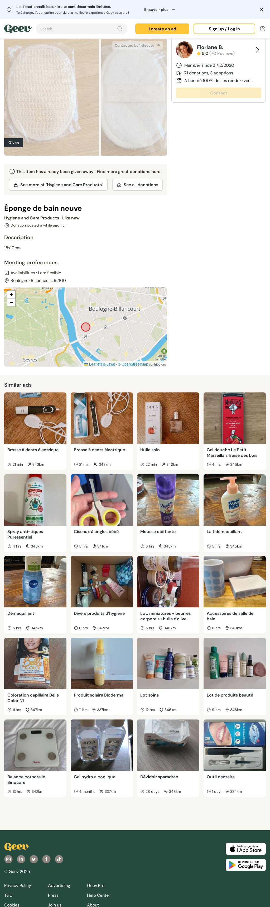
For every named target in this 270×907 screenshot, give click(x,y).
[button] (11, 295)
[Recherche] (120, 28)
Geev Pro (95, 885)
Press (53, 895)
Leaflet (94, 364)
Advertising (59, 885)
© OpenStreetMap (133, 364)
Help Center (98, 895)
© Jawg (109, 364)
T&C (8, 895)
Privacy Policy (17, 885)
